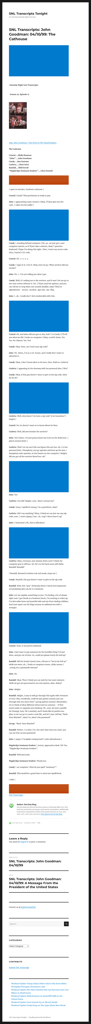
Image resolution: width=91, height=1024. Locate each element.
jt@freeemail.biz (28, 907)
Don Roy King (17, 823)
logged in (24, 842)
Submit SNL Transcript (19, 967)
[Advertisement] (39, 61)
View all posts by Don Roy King (51, 814)
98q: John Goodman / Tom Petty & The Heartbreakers (32, 143)
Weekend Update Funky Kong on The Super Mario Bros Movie (38, 1005)
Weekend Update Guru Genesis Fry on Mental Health (34, 1002)
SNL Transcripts (16, 795)
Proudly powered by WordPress (40, 1017)
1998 (38, 823)
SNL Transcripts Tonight (28, 13)
